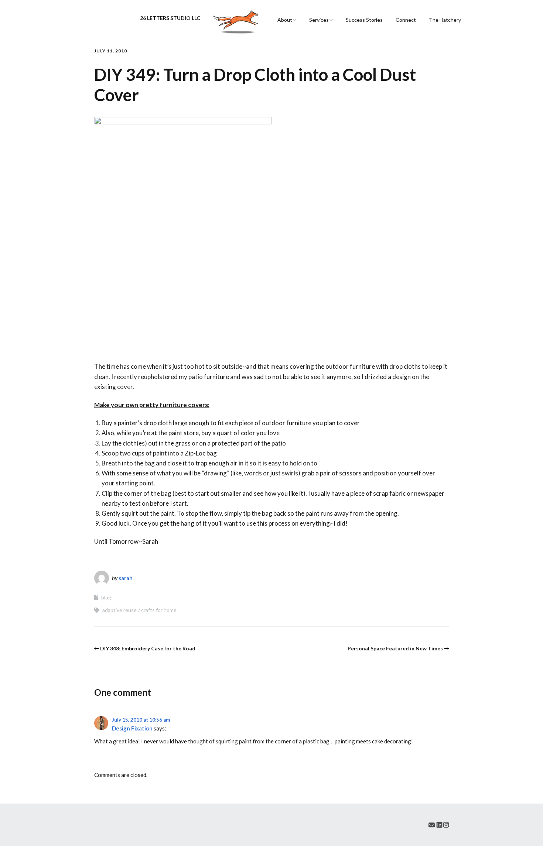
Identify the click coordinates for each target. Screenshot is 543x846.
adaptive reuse (119, 610)
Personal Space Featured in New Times (395, 648)
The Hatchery (445, 20)
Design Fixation (132, 728)
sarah (126, 578)
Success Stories (364, 20)
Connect (406, 20)
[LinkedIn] (439, 825)
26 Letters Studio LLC (170, 18)
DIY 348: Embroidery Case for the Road (147, 648)
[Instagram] (446, 825)
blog (106, 597)
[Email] (432, 825)
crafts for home (159, 610)
